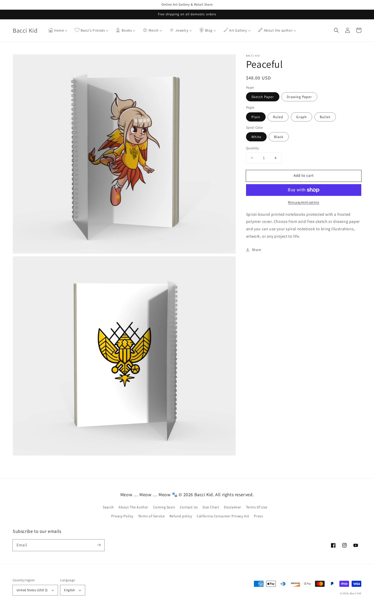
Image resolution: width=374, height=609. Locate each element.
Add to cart (304, 175)
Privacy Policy (122, 516)
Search (108, 507)
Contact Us (189, 507)
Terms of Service (151, 516)
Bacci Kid (355, 593)
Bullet (325, 117)
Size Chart (211, 507)
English (69, 590)
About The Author (133, 507)
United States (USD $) (32, 590)
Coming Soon (164, 507)
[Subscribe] (98, 545)
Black (278, 136)
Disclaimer (232, 507)
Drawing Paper (299, 96)
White (256, 136)
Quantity (252, 148)
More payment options (303, 202)
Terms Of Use (256, 507)
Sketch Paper (262, 96)
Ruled (278, 117)
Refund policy (180, 516)
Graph (301, 117)
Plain (255, 117)
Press (258, 516)
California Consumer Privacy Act (223, 516)
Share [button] (256, 249)
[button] (336, 30)
